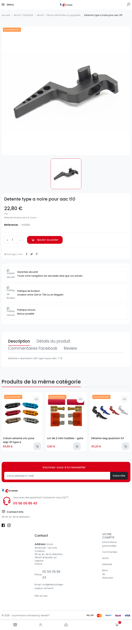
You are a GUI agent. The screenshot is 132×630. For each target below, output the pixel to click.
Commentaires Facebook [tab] (32, 348)
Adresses (107, 564)
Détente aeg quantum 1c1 (107, 438)
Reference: (11, 225)
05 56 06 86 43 (25, 503)
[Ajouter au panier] (37, 446)
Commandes (109, 552)
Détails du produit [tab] (53, 341)
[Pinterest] (37, 254)
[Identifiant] (40, 625)
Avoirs (105, 558)
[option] (66, 90)
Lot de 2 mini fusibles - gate (65, 438)
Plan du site (41, 595)
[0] (117, 625)
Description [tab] (19, 341)
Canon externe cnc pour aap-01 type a (18, 440)
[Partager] (26, 254)
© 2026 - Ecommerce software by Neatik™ (26, 615)
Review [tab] (70, 348)
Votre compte (108, 535)
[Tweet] (31, 254)
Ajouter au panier (48, 240)
